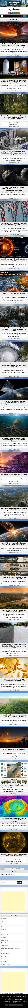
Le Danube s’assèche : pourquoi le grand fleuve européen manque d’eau (14, 784)
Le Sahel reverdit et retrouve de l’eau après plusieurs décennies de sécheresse (14, 715)
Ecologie (17, 696)
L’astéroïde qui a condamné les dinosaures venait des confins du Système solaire (14, 543)
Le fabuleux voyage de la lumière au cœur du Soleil (14, 259)
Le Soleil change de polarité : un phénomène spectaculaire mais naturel (14, 854)
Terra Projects (14, 2)
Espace (14, 61)
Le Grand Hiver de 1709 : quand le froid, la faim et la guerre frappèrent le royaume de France (14, 329)
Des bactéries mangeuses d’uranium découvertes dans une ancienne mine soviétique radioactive (14, 680)
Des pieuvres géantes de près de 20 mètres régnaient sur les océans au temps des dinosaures (14, 439)
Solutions (20, 383)
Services (3, 956)
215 (13, 868)
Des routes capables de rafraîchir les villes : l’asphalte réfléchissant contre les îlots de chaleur (14, 646)
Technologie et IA (15, 205)
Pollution (13, 383)
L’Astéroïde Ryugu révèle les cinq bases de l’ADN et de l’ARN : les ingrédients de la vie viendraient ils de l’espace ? (14, 188)
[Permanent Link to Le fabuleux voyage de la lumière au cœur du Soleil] (14, 247)
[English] (11, 12)
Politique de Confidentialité (16, 1005)
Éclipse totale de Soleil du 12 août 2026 (14, 749)
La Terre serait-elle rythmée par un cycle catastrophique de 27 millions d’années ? (14, 44)
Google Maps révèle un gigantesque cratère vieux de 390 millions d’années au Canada (14, 509)
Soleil (14, 240)
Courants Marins (5, 924)
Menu (4, 16)
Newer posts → (19, 868)
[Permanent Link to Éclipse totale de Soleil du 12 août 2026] (14, 737)
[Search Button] (26, 16)
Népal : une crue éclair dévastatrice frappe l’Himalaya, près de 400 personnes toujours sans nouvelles (13, 153)
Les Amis (3, 937)
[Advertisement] (13, 901)
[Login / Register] (24, 16)
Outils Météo (4, 945)
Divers (18, 420)
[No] (26, 1001)
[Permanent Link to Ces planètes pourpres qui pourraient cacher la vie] (14, 462)
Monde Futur (4, 942)
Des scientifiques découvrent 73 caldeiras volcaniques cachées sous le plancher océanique (14, 819)
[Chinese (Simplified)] (9, 12)
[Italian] (15, 12)
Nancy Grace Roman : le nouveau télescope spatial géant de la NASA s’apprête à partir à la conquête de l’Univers (14, 81)
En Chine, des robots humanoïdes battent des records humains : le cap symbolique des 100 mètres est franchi (14, 224)
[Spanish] (19, 12)
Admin (10, 55)
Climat (14, 97)
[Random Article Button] (21, 16)
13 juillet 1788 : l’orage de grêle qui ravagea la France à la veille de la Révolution (14, 578)
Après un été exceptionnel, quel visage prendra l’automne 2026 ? (14, 294)
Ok (6, 1005)
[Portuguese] (17, 12)
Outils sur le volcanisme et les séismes (11, 948)
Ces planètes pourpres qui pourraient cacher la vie (14, 474)
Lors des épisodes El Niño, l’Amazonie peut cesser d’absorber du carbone (14, 610)
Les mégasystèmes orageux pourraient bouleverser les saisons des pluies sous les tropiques (14, 365)
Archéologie (12, 420)
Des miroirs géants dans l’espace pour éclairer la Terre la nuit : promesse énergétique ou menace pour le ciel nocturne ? (14, 403)
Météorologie (15, 275)
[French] (13, 12)
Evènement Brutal (15, 25)
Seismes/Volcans (20, 133)
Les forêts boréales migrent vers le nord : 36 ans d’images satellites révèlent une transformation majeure (14, 117)
